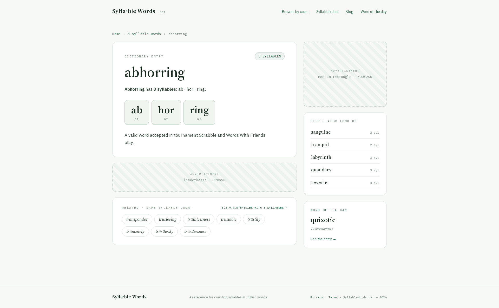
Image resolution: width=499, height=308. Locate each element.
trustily (253, 219)
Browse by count (295, 11)
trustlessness (195, 231)
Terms (333, 297)
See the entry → (323, 239)
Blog (349, 11)
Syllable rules (327, 11)
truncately (135, 231)
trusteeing (167, 219)
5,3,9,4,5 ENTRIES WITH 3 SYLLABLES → (254, 207)
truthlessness (198, 219)
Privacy (316, 297)
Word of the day (374, 11)
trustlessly (164, 231)
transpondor (137, 219)
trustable (229, 219)
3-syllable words (144, 34)
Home (116, 34)
